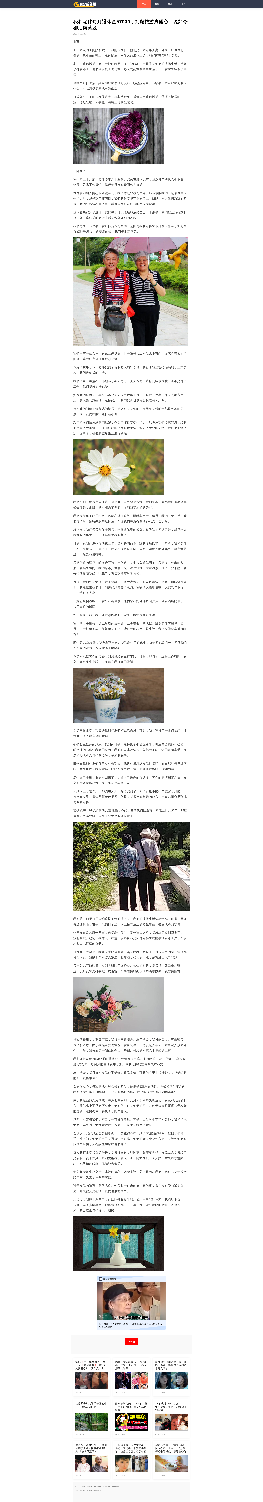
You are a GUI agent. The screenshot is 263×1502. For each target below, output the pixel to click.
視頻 (183, 4)
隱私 (99, 1490)
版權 (104, 1490)
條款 (95, 1490)
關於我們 (78, 1490)
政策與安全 (87, 1490)
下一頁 (131, 1342)
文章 (144, 4)
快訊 (170, 4)
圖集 (157, 4)
